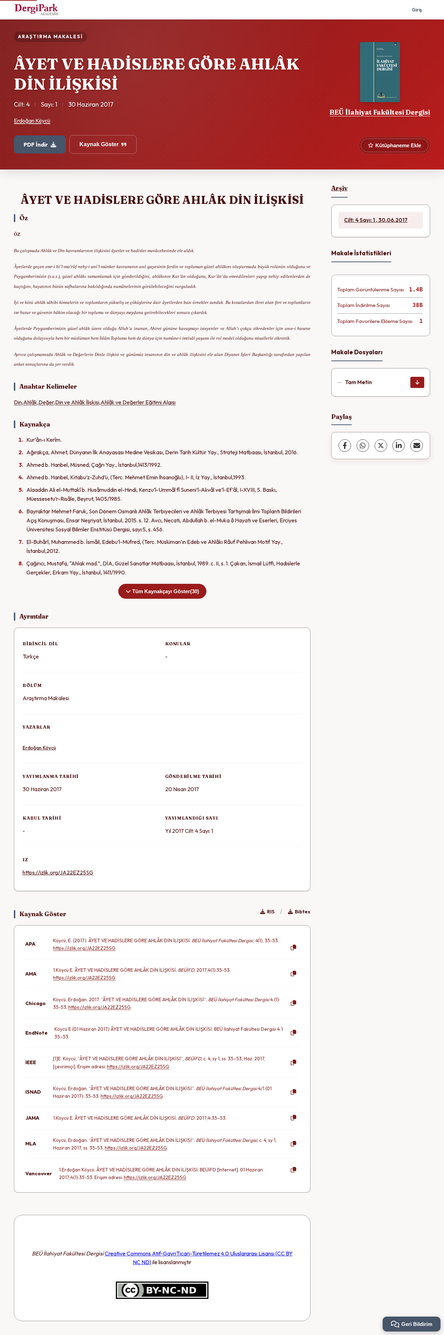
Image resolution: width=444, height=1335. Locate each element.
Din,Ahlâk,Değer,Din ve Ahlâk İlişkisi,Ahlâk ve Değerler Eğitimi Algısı (95, 402)
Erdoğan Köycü (32, 120)
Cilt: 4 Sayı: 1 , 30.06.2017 (376, 220)
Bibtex (302, 912)
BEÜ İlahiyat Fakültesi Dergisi (380, 112)
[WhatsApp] (363, 445)
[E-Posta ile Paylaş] (416, 445)
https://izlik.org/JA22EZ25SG (58, 872)
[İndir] (417, 382)
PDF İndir (36, 144)
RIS (270, 912)
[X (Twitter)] (381, 445)
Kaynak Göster (99, 144)
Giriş (417, 10)
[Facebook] (345, 445)
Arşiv (339, 188)
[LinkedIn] (398, 445)
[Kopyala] (293, 948)
